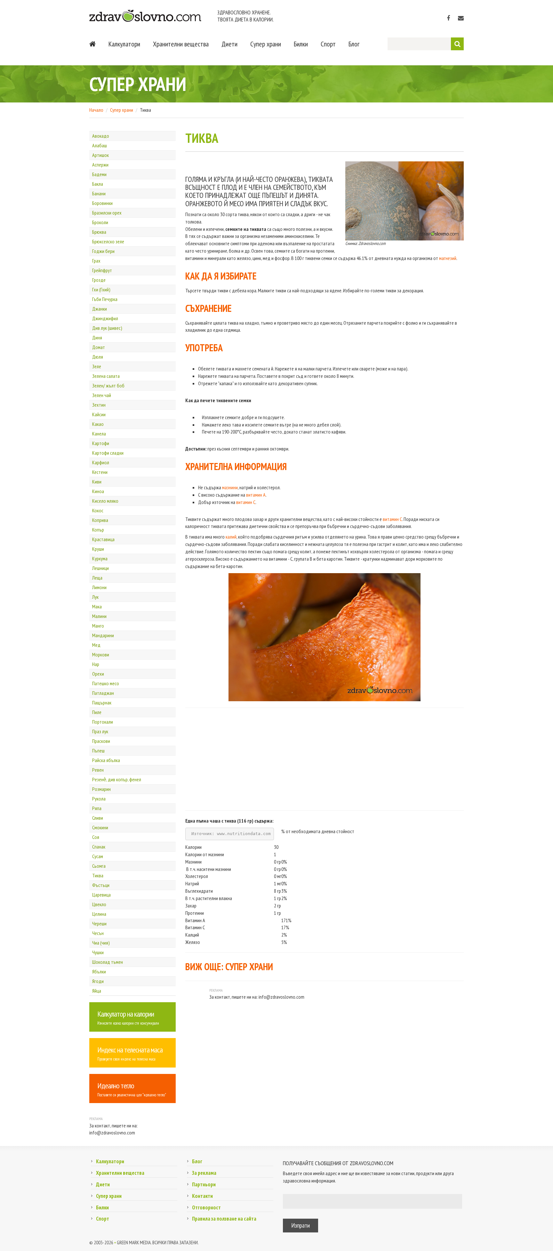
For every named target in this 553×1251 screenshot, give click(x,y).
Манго (98, 625)
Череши (99, 923)
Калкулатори (124, 43)
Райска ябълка (106, 760)
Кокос (97, 510)
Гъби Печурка (104, 299)
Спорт (328, 43)
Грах (96, 260)
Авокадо (100, 136)
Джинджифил (105, 318)
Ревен (98, 770)
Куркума (100, 558)
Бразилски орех (107, 212)
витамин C (245, 502)
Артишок (100, 155)
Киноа (98, 491)
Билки (301, 43)
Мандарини (103, 635)
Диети (229, 43)
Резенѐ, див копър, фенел (116, 779)
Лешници (100, 568)
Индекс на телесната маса (130, 1050)
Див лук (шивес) (107, 328)
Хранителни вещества (181, 43)
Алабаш (99, 145)
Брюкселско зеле (108, 241)
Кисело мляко (105, 501)
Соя (95, 837)
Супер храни (265, 43)
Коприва (100, 520)
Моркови (100, 654)
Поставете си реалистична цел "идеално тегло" (131, 1095)
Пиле (96, 712)
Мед (96, 645)
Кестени (100, 472)
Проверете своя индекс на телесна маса (126, 1059)
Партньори (204, 1184)
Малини (99, 616)
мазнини (230, 487)
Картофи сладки (108, 453)
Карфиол (100, 462)
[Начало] (92, 44)
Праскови (101, 741)
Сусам (97, 856)
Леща (97, 577)
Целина (99, 914)
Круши (98, 549)
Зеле (96, 366)
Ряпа (96, 808)
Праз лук (100, 731)
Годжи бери (103, 251)
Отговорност (206, 1207)
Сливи (97, 818)
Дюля (97, 356)
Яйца (96, 990)
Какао (98, 424)
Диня (97, 337)
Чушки (98, 952)
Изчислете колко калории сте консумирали (128, 1023)
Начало (96, 110)
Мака (97, 606)
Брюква (99, 232)
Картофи (100, 443)
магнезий (447, 258)
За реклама (204, 1172)
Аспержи (100, 164)
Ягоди (98, 981)
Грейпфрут (102, 270)
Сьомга (99, 866)
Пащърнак (101, 702)
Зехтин (99, 405)
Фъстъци (100, 885)
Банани (99, 193)
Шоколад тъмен (107, 962)
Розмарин (101, 789)
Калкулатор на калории (125, 1014)
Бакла (97, 184)
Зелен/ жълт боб (108, 385)
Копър (98, 529)
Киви (96, 481)
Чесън (98, 933)
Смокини (100, 827)
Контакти (202, 1195)
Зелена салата (106, 376)
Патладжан (103, 693)
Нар (95, 664)
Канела (99, 433)
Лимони (99, 587)
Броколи (100, 222)
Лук (95, 597)
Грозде (99, 280)
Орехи (98, 673)
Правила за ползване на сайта (224, 1218)
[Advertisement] (324, 759)
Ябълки (99, 971)
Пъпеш (98, 750)
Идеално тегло (115, 1086)
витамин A (256, 494)
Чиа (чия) (101, 942)
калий (231, 536)
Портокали (102, 722)
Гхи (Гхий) (101, 289)
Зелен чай (101, 395)
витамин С (392, 519)
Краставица (103, 539)
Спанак (98, 846)
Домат (98, 347)
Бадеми (99, 174)
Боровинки (102, 203)
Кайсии (99, 414)
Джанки (99, 308)
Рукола (99, 798)
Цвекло (99, 904)
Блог (354, 43)
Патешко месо (105, 683)
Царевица (101, 894)
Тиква (97, 875)
